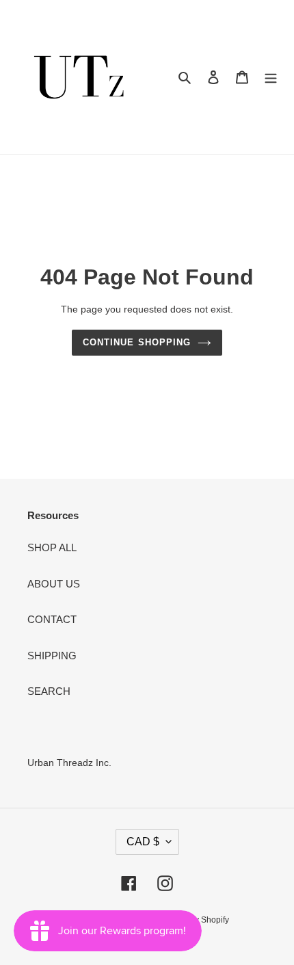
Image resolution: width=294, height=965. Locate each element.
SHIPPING (52, 655)
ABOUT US (53, 584)
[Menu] (270, 77)
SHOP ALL (52, 547)
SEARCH (48, 691)
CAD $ (142, 841)
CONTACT (52, 619)
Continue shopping (137, 342)
